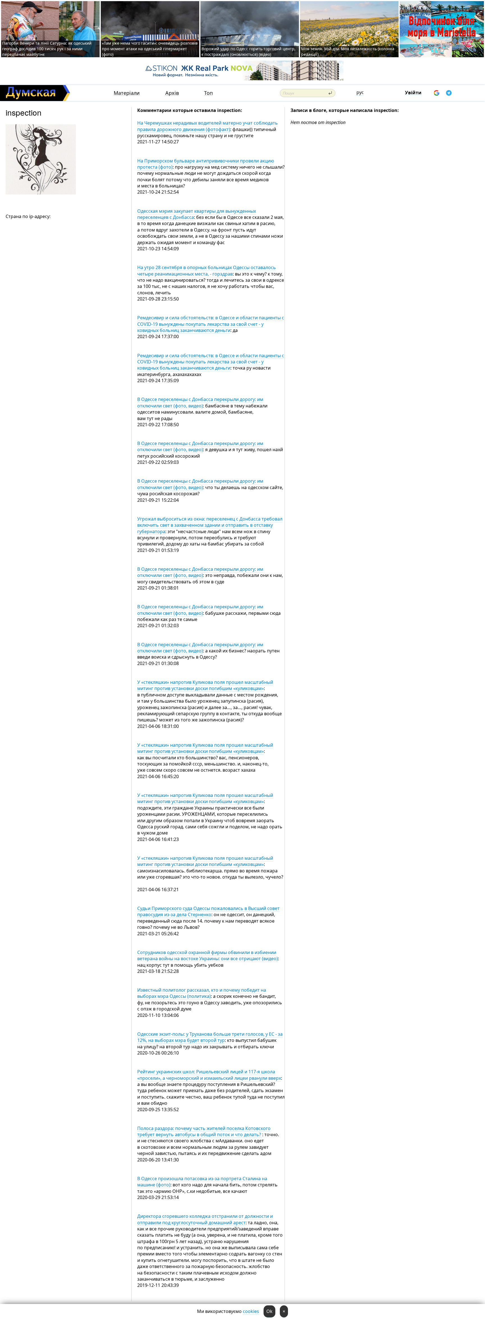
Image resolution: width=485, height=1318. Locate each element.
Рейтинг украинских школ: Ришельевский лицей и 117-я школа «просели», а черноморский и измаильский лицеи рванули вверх (209, 1075)
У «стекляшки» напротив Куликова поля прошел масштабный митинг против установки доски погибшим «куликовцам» (205, 685)
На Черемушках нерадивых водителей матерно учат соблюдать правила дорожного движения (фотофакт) (207, 126)
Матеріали (127, 93)
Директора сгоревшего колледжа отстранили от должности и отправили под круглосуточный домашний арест (205, 1219)
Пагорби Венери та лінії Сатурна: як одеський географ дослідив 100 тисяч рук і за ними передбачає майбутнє (46, 48)
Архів (172, 93)
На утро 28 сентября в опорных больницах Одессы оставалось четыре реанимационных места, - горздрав (206, 270)
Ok (269, 1311)
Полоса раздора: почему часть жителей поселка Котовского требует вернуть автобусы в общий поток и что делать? (204, 1131)
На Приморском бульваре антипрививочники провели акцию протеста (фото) (205, 164)
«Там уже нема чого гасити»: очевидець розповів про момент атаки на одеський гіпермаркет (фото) (150, 48)
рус (360, 92)
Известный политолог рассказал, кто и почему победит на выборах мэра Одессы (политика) (201, 993)
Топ (208, 93)
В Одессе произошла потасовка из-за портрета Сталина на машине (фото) (202, 1181)
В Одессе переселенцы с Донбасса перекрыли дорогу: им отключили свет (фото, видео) (200, 402)
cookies (251, 1311)
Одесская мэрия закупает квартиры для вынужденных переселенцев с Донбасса (196, 214)
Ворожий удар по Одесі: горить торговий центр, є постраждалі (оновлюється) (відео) (249, 51)
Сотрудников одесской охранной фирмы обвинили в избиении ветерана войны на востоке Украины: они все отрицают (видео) (207, 955)
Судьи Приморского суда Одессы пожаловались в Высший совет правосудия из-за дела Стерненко (208, 911)
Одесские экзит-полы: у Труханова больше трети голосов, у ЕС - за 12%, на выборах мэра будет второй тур (210, 1037)
